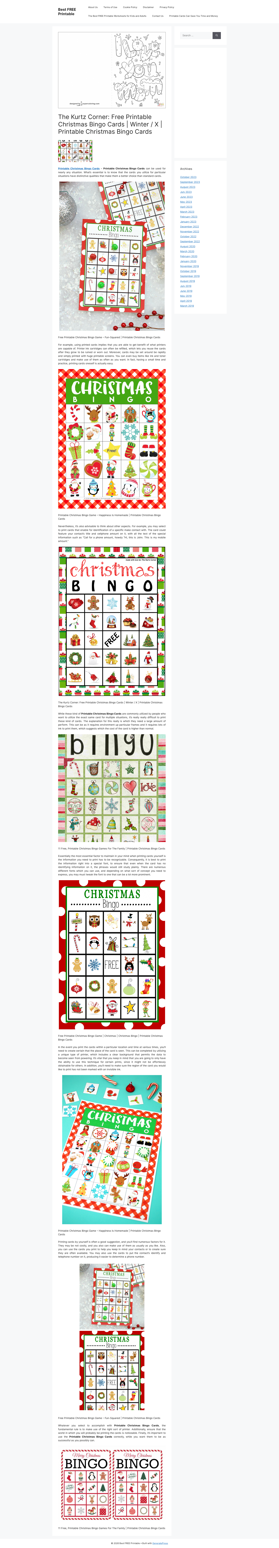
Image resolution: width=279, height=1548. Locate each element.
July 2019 (185, 286)
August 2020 (187, 246)
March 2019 (187, 305)
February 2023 (188, 216)
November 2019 (189, 266)
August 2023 (187, 187)
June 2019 (186, 291)
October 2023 (188, 177)
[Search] (217, 35)
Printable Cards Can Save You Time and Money (193, 16)
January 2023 (188, 221)
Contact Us (157, 16)
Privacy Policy (167, 7)
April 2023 (186, 206)
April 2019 (186, 300)
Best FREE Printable (67, 11)
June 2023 (186, 196)
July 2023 (186, 192)
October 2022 (188, 236)
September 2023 (190, 182)
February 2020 (188, 256)
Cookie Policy (130, 7)
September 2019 (190, 276)
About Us (93, 7)
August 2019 (187, 281)
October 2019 (188, 271)
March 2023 (187, 211)
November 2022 (189, 231)
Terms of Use (110, 7)
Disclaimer (148, 7)
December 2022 (189, 226)
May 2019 (186, 296)
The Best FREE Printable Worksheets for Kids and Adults (117, 16)
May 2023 (186, 201)
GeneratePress (160, 1543)
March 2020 (187, 251)
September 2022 (190, 241)
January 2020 (188, 261)
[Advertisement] (200, 104)
